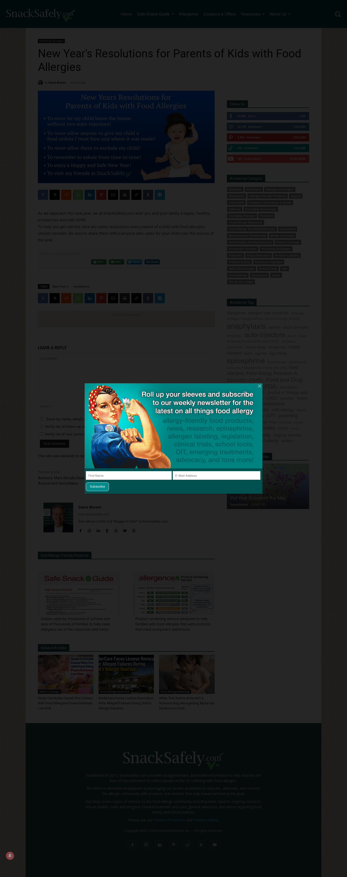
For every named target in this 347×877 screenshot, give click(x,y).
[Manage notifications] (10, 856)
